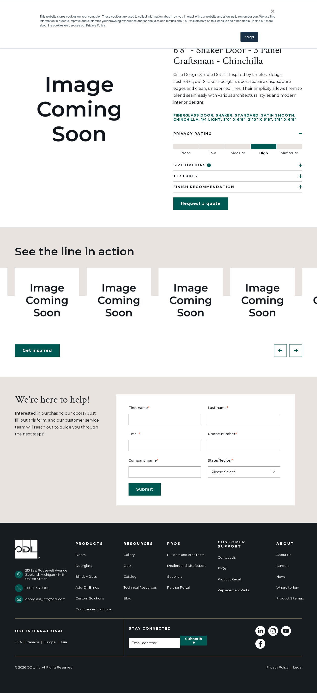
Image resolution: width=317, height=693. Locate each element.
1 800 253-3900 (37, 588)
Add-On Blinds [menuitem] (87, 587)
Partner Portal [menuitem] (178, 587)
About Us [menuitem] (283, 554)
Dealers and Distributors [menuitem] (186, 565)
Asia (63, 642)
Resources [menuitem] (138, 544)
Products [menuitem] (89, 544)
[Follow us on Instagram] (273, 631)
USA (18, 642)
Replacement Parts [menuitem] (233, 590)
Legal (297, 667)
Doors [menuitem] (80, 554)
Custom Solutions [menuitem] (90, 598)
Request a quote (200, 203)
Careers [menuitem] (282, 565)
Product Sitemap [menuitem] (290, 598)
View (47, 300)
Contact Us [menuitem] (227, 557)
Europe (50, 642)
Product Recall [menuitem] (229, 579)
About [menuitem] (285, 544)
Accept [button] (249, 37)
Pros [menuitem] (174, 544)
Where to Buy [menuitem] (287, 587)
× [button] (272, 9)
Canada (32, 642)
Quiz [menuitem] (127, 565)
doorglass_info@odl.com (45, 599)
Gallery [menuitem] (129, 554)
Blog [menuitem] (127, 598)
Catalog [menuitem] (130, 576)
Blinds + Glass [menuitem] (86, 576)
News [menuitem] (280, 576)
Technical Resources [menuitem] (140, 587)
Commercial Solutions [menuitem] (93, 609)
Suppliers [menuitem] (174, 576)
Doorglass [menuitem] (84, 565)
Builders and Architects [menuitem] (185, 554)
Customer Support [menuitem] (231, 544)
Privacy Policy (277, 667)
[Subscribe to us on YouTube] (286, 631)
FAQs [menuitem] (222, 568)
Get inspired (37, 350)
